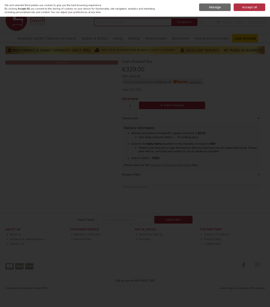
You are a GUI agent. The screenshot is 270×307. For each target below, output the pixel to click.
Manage (215, 7)
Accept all (249, 7)
